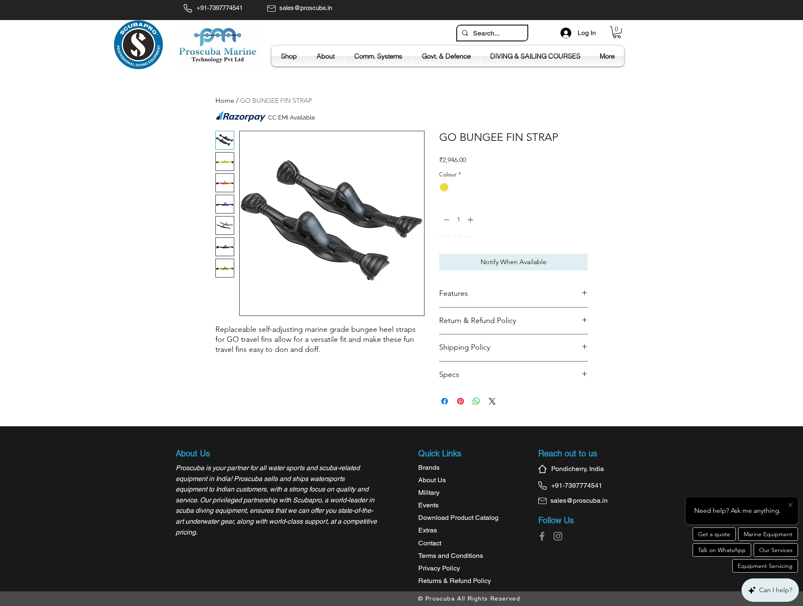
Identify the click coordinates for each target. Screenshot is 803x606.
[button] (617, 32)
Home (224, 100)
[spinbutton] (458, 219)
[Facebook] (542, 536)
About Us (432, 480)
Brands (429, 467)
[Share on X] (492, 401)
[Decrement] (445, 219)
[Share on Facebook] (445, 401)
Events (428, 505)
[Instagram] (558, 536)
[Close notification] (790, 505)
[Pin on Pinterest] (460, 401)
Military (429, 493)
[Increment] (471, 219)
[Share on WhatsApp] (476, 401)
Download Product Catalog (458, 518)
